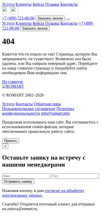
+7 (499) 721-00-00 (18, 18)
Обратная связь (47, 104)
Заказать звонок (50, 18)
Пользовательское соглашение (28, 108)
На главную (12, 81)
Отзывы (52, 4)
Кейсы (38, 4)
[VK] (6, 13)
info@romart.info (55, 113)
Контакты (69, 4)
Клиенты (24, 4)
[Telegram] (15, 13)
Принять (10, 141)
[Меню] (68, 19)
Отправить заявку (18, 181)
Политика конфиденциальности (38, 110)
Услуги (8, 4)
